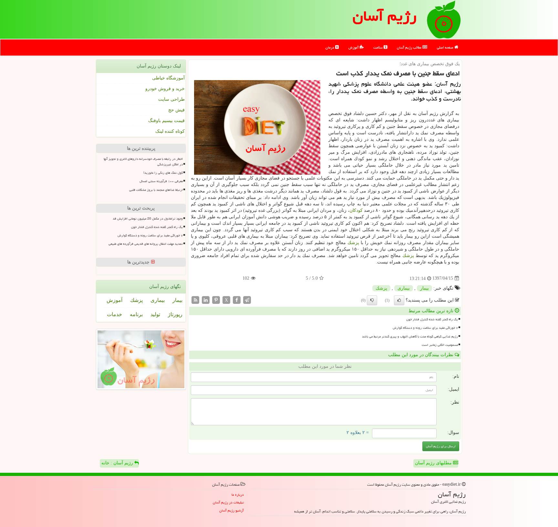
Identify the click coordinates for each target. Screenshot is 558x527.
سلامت (378, 47)
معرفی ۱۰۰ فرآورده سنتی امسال (161, 181)
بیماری (404, 288)
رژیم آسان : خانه (117, 462)
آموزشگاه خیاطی (168, 78)
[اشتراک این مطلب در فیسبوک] (236, 299)
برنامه (136, 314)
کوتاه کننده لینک (170, 131)
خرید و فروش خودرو (165, 88)
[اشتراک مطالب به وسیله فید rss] (195, 299)
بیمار (424, 288)
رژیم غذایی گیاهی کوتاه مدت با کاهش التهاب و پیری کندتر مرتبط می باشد (410, 336)
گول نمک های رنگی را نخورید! (163, 173)
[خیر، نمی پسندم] (372, 300)
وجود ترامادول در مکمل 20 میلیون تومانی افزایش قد (148, 218)
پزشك (353, 242)
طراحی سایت (171, 99)
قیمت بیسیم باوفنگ (166, 120)
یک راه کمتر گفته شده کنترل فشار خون (432, 319)
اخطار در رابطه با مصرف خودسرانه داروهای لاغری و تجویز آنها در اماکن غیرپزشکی (143, 162)
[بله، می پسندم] (399, 300)
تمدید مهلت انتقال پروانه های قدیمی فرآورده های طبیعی (145, 244)
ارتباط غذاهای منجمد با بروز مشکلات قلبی (156, 190)
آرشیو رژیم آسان (231, 510)
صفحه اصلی (445, 47)
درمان (330, 47)
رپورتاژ (175, 314)
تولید (155, 314)
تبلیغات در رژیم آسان (228, 502)
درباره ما (238, 494)
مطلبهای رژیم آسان (434, 462)
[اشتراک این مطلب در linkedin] (205, 299)
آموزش (354, 47)
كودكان (356, 210)
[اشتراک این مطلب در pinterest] (216, 299)
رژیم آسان (385, 16)
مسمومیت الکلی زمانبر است (440, 345)
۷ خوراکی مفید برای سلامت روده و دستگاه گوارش (425, 328)
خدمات (114, 314)
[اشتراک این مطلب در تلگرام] (247, 299)
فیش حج (176, 110)
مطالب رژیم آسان (409, 47)
